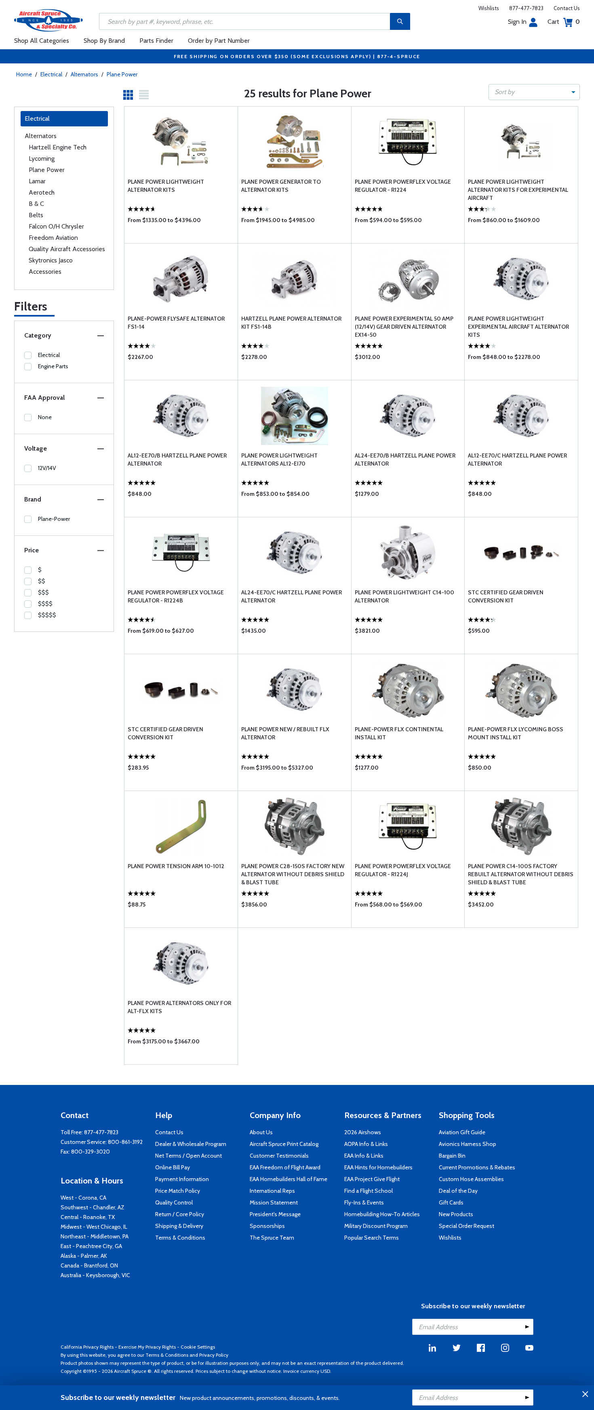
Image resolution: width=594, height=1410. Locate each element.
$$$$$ (47, 615)
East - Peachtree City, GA (91, 1246)
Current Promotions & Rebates (477, 1167)
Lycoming (42, 158)
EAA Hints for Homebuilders (378, 1167)
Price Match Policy (177, 1190)
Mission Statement (274, 1202)
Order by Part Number (219, 40)
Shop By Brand (104, 40)
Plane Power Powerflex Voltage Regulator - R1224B (176, 596)
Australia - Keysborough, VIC (95, 1275)
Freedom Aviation (53, 237)
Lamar (37, 181)
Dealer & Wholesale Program (190, 1144)
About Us (261, 1132)
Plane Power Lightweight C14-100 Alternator (404, 596)
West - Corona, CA (83, 1197)
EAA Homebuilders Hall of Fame (288, 1179)
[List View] (144, 95)
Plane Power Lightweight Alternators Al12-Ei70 (279, 459)
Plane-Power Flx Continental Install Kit (399, 733)
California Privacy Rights (87, 1347)
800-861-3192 (125, 1142)
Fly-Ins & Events (364, 1202)
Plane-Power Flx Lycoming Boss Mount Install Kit (515, 733)
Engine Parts (53, 366)
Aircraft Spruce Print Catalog (284, 1144)
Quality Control (174, 1202)
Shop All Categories (41, 40)
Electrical (51, 74)
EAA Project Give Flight (372, 1179)
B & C (36, 204)
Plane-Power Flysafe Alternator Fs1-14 (176, 322)
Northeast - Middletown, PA (94, 1236)
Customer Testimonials (279, 1155)
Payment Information (182, 1179)
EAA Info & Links (363, 1155)
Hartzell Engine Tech (57, 147)
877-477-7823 (526, 8)
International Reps (272, 1190)
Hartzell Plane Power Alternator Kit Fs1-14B (291, 322)
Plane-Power (54, 518)
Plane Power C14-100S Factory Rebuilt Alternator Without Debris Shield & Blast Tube (520, 874)
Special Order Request (466, 1226)
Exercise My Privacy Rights (147, 1347)
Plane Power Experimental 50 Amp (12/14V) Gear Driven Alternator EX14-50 (404, 326)
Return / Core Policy (179, 1214)
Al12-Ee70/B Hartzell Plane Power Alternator (177, 459)
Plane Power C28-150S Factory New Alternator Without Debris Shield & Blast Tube (292, 874)
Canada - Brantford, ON (89, 1265)
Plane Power (122, 74)
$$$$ (45, 603)
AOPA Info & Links (366, 1144)
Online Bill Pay (172, 1167)
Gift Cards (451, 1202)
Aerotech (42, 192)
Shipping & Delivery (179, 1226)
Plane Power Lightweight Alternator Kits (166, 185)
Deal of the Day (458, 1190)
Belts (36, 215)
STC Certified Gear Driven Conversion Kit (505, 596)
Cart (564, 21)
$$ (41, 581)
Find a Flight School (368, 1190)
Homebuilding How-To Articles (382, 1214)
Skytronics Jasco (51, 260)
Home (24, 74)
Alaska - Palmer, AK (84, 1255)
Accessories (45, 271)
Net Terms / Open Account (188, 1155)
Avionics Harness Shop (467, 1144)
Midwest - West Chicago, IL (94, 1226)
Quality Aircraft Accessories (67, 249)
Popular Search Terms (371, 1237)
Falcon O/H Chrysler (56, 226)
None (45, 417)
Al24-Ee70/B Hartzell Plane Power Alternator (405, 459)
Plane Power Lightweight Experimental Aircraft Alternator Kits (518, 326)
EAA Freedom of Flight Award (285, 1167)
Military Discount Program (376, 1226)
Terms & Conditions (180, 1237)
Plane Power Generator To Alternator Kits (281, 185)
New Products (456, 1214)
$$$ (43, 592)
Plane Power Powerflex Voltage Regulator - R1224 (403, 185)
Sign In (517, 21)
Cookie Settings (198, 1347)
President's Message (275, 1214)
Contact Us (567, 8)
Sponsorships (267, 1226)
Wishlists (488, 8)
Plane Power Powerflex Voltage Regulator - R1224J (403, 870)
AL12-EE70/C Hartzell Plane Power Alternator (517, 459)
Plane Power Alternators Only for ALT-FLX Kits (179, 1007)
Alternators (84, 74)
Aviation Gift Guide (462, 1132)
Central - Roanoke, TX (88, 1217)
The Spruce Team (272, 1237)
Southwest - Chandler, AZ (92, 1207)
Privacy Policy (213, 1355)
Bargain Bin (452, 1155)
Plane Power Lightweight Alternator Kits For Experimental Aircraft (518, 189)
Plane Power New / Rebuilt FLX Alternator (285, 733)
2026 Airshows (362, 1132)
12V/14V (47, 468)
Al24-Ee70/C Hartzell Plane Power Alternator (291, 596)
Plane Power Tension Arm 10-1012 (176, 866)
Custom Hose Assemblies (471, 1179)
